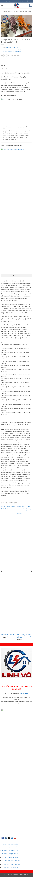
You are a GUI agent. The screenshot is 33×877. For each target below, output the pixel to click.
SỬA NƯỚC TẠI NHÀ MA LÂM (10, 847)
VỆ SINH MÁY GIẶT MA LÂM (10, 854)
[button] (2, 5)
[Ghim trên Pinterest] (15, 55)
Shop (12, 11)
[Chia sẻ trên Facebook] (5, 55)
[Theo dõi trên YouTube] (15, 838)
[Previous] (1, 574)
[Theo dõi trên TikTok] (9, 838)
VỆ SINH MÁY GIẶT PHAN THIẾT (11, 867)
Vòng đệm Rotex (17, 52)
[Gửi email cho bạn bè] (12, 55)
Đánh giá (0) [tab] (4, 69)
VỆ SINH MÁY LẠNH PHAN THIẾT (11, 864)
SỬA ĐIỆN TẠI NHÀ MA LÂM (10, 844)
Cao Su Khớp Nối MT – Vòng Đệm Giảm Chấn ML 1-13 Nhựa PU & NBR (24, 636)
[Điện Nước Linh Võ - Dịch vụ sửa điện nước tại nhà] (16, 5)
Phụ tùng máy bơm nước (23, 11)
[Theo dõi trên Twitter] (12, 838)
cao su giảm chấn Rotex (9, 50)
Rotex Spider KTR (9, 52)
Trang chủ (5, 11)
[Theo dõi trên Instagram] (5, 838)
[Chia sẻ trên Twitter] (9, 55)
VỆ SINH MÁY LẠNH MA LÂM (10, 851)
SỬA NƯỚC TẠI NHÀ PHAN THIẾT (11, 860)
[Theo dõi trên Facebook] (2, 838)
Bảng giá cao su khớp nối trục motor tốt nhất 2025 (16, 127)
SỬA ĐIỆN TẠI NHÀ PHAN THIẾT (11, 857)
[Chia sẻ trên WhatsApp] (2, 55)
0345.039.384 (24, 693)
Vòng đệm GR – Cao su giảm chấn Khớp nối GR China (8, 635)
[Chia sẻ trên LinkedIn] (18, 55)
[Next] (32, 574)
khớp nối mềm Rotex (20, 50)
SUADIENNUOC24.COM (23, 875)
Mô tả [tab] (3, 65)
